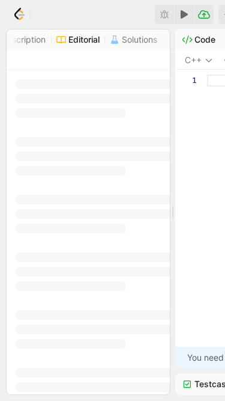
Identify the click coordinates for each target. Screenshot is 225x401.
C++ (193, 60)
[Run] (184, 14)
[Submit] (204, 14)
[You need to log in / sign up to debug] (164, 14)
